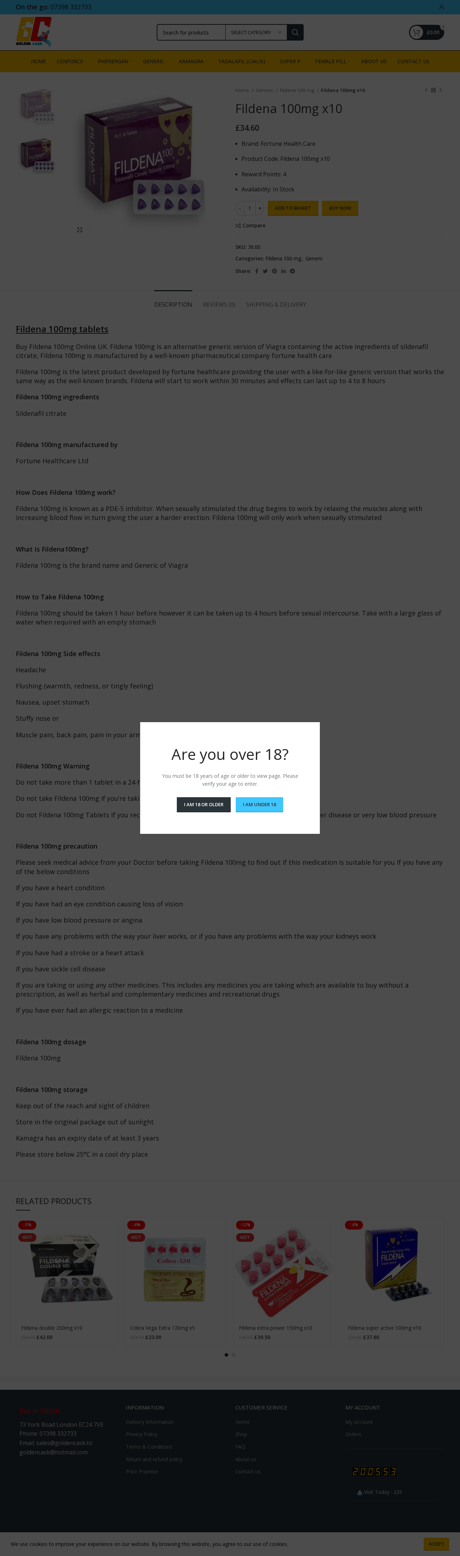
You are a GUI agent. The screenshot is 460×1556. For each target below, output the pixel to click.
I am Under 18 (259, 804)
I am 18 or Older (204, 804)
